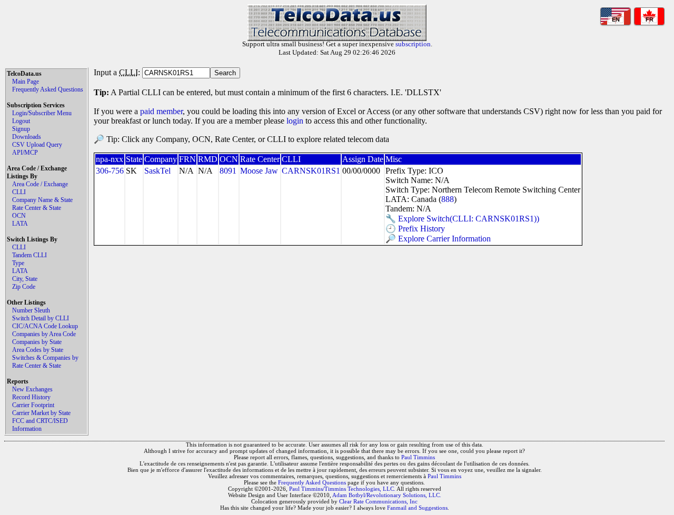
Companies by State (37, 342)
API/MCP (25, 152)
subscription (413, 44)
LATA (20, 223)
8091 (228, 170)
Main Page (25, 81)
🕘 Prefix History (415, 228)
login (294, 120)
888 (447, 199)
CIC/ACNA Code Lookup (45, 326)
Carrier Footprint (33, 405)
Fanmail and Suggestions (417, 507)
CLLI (19, 192)
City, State (24, 278)
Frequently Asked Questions (47, 89)
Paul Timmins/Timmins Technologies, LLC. (342, 489)
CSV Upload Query (37, 144)
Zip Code (23, 286)
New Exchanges (32, 389)
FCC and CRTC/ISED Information (40, 424)
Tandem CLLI (29, 255)
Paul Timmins (418, 457)
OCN (19, 215)
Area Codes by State (37, 350)
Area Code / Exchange (40, 184)
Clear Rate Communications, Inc (378, 501)
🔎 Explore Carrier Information (438, 238)
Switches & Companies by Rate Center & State (45, 361)
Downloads (26, 136)
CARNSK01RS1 (311, 170)
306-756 (110, 170)
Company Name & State (42, 200)
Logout (21, 121)
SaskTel (157, 170)
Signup (21, 129)
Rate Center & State (36, 207)
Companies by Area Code (44, 334)
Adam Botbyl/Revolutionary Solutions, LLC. (386, 495)
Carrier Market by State (41, 413)
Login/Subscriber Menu (42, 113)
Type (18, 263)
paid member (161, 111)
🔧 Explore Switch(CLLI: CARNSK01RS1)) (462, 218)
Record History (31, 397)
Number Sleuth (31, 310)
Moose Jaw (259, 170)
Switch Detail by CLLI (40, 318)
